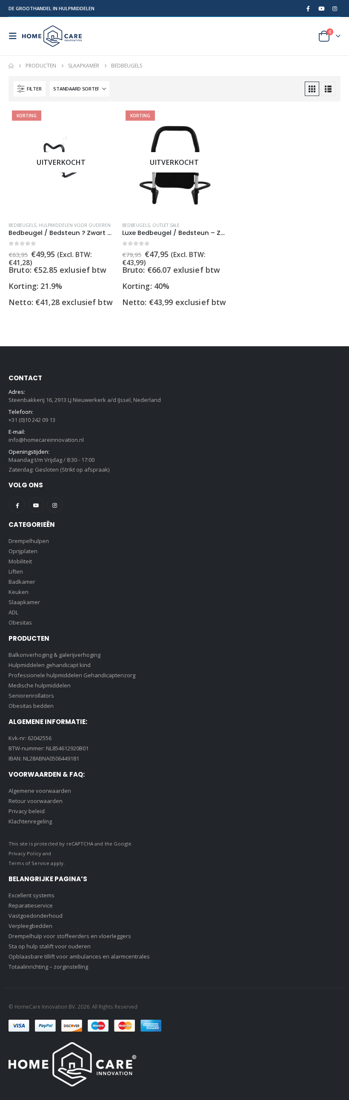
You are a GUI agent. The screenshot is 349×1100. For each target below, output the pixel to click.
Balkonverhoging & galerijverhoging (54, 655)
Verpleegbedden (30, 926)
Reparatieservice (31, 905)
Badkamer (22, 581)
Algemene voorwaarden (40, 791)
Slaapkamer (24, 602)
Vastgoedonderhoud (36, 915)
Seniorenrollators (31, 695)
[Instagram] (334, 8)
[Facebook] (308, 8)
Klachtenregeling (30, 821)
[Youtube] (321, 8)
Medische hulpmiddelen (40, 685)
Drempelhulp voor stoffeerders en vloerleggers (70, 936)
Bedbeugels (22, 225)
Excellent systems (31, 895)
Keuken (19, 592)
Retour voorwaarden (36, 801)
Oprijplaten (23, 551)
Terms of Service (29, 863)
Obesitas (20, 622)
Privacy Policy (25, 853)
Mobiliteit (20, 561)
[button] (15, 36)
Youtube (36, 505)
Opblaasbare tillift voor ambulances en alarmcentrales (79, 956)
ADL (13, 612)
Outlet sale (166, 225)
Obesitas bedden (31, 706)
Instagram (55, 505)
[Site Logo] (52, 36)
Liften (16, 571)
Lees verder (99, 124)
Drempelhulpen (29, 541)
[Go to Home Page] (11, 66)
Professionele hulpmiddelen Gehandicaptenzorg (72, 675)
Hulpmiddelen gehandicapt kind (50, 665)
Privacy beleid (27, 811)
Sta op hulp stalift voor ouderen (50, 946)
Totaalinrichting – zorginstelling (48, 966)
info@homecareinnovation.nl (46, 440)
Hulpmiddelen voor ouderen (75, 225)
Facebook (17, 505)
